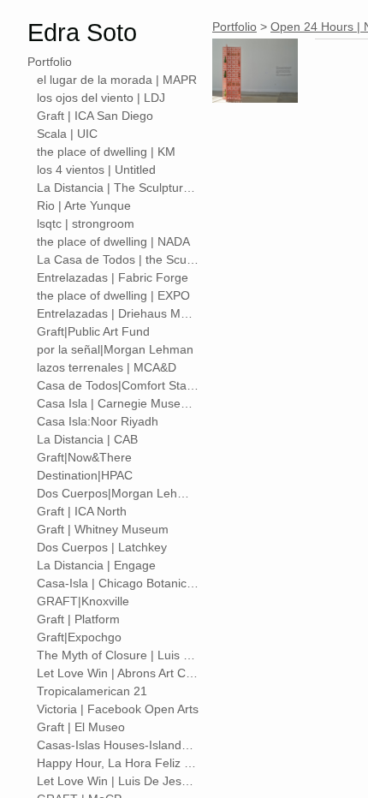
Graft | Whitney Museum (103, 529)
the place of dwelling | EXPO (113, 295)
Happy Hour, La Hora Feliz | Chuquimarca (118, 763)
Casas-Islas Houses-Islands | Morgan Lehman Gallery (118, 745)
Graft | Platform (78, 619)
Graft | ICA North (82, 511)
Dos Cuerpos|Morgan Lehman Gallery (118, 493)
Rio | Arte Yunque (84, 205)
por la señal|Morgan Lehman (115, 349)
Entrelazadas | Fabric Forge (112, 277)
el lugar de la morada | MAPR (117, 79)
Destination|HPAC (85, 475)
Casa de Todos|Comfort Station (118, 385)
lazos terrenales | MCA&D (106, 367)
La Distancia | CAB (87, 439)
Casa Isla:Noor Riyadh (97, 421)
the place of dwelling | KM (106, 151)
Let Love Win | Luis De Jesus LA (118, 781)
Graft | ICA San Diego (95, 115)
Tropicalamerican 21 (92, 691)
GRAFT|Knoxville (83, 601)
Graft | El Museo (81, 727)
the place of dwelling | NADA (113, 241)
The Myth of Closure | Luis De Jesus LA (118, 655)
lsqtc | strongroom (85, 223)
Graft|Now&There (84, 457)
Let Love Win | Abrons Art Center (118, 673)
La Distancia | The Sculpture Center (118, 187)
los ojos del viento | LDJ (101, 97)
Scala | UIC (67, 133)
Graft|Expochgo (79, 637)
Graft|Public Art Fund (93, 331)
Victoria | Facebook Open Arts (118, 709)
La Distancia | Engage (96, 565)
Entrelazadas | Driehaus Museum (118, 313)
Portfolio (49, 61)
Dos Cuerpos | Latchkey (102, 547)
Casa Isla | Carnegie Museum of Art (118, 403)
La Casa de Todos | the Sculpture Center (118, 259)
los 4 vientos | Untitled (96, 169)
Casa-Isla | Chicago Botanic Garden (118, 583)
